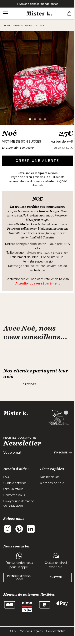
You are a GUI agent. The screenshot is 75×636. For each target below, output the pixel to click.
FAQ (6, 477)
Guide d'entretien (14, 483)
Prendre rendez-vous (19, 577)
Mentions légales (31, 631)
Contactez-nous (14, 495)
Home (7, 25)
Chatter (56, 577)
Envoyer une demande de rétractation (18, 503)
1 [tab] (30, 119)
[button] (11, 384)
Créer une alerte (37, 161)
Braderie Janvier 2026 (25, 25)
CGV (13, 631)
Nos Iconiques (49, 477)
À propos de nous (52, 483)
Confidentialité (55, 631)
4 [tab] (45, 119)
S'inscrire (61, 452)
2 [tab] (35, 119)
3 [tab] (40, 119)
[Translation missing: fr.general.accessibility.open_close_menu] (5, 13)
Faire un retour (13, 489)
